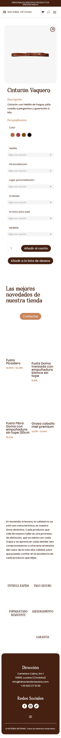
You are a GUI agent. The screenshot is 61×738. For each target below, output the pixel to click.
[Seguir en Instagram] (30, 706)
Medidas (14, 227)
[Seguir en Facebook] (24, 706)
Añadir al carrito (36, 248)
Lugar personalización (21, 180)
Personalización (18, 164)
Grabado (14, 196)
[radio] (12, 135)
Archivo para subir (19, 211)
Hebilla (13, 148)
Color (12, 127)
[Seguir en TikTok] (36, 706)
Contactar (30, 316)
